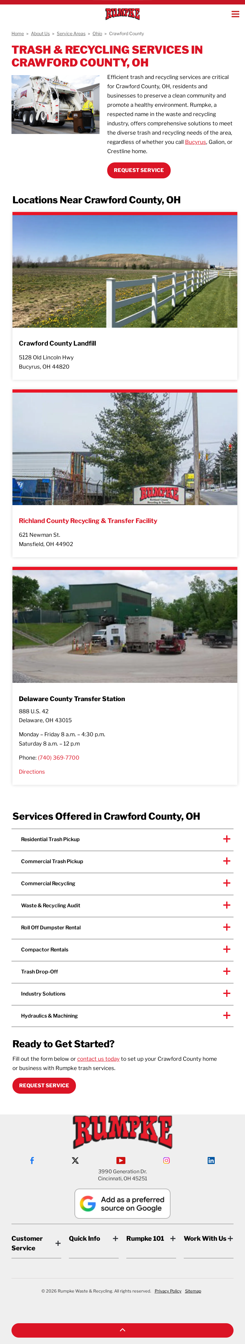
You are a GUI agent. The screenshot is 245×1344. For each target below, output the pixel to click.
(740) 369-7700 (58, 757)
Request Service (44, 1085)
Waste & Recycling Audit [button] (50, 906)
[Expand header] (235, 14)
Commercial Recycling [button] (48, 883)
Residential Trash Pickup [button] (50, 839)
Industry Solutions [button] (43, 994)
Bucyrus (195, 142)
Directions (32, 772)
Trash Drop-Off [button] (39, 972)
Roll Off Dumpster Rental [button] (51, 928)
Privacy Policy (168, 1290)
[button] (122, 1330)
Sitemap (193, 1290)
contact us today (98, 1059)
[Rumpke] (122, 14)
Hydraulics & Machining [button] (49, 1016)
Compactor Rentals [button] (44, 950)
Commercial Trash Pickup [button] (52, 861)
